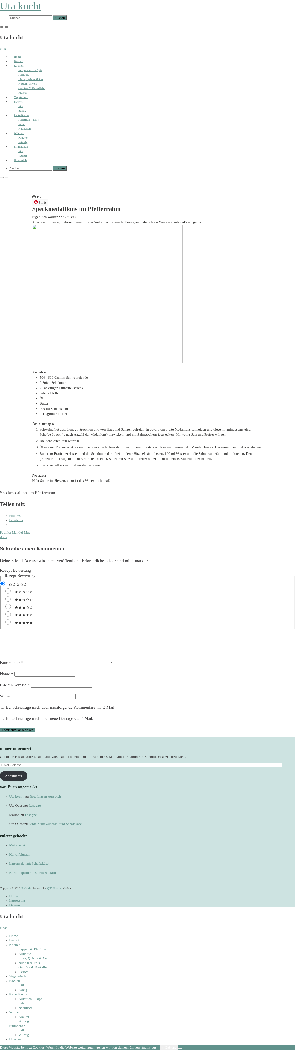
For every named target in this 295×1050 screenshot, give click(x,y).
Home (17, 56)
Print (40, 197)
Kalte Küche (21, 115)
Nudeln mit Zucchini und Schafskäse (55, 824)
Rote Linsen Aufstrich (45, 796)
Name (6, 674)
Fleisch (22, 92)
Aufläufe (23, 74)
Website (6, 696)
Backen (18, 101)
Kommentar (11, 662)
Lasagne (35, 805)
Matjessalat (17, 845)
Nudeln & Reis (27, 83)
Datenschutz (18, 905)
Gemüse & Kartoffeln (31, 88)
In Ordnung (169, 1047)
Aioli (3, 537)
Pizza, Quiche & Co (30, 79)
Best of (18, 61)
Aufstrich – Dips (28, 119)
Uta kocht (20, 6)
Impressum (17, 900)
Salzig (22, 110)
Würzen (19, 133)
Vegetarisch (21, 97)
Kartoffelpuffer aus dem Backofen (34, 873)
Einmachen (21, 146)
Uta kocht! (16, 796)
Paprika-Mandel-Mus (15, 532)
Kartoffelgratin (19, 854)
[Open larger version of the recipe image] (107, 362)
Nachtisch (24, 128)
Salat (21, 124)
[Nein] (180, 1048)
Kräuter (23, 137)
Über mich (20, 160)
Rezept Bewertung (15, 570)
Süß (20, 106)
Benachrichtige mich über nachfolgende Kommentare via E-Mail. (60, 707)
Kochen (19, 65)
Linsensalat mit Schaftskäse (29, 863)
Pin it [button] (42, 202)
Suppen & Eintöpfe (30, 70)
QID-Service (54, 888)
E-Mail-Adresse (15, 685)
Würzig (23, 142)
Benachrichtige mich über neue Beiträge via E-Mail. (49, 718)
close (3, 49)
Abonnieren (13, 776)
